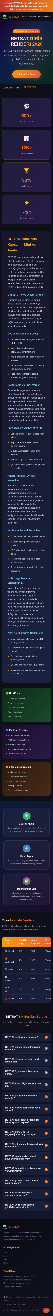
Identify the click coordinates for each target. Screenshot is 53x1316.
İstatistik (32, 17)
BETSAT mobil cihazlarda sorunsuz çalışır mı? (26, 1193)
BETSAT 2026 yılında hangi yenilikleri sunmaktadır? (26, 1206)
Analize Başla (28, 74)
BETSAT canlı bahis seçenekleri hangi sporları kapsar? (26, 1121)
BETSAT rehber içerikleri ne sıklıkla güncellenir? (26, 1145)
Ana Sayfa (7, 88)
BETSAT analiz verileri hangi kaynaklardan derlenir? (26, 1157)
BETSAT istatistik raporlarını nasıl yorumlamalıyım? (26, 1169)
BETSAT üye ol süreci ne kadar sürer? (26, 1072)
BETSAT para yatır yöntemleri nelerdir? (26, 1096)
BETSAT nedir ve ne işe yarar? (26, 1037)
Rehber (46, 17)
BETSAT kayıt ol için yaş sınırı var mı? (26, 1084)
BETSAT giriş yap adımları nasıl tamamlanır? (26, 1060)
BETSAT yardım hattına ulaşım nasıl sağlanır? (26, 1181)
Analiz (24, 17)
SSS (40, 17)
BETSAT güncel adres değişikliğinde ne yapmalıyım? (26, 1133)
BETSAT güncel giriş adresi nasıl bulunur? (26, 1048)
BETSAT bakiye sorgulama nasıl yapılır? (26, 1108)
